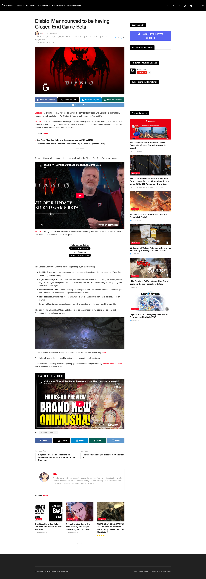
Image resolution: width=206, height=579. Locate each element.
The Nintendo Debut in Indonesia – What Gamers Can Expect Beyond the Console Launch (147, 145)
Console (50, 37)
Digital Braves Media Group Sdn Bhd (57, 571)
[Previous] (77, 150)
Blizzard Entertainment (112, 363)
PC (60, 37)
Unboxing (136, 173)
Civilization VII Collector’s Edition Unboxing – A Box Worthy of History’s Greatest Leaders (150, 249)
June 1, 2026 (135, 254)
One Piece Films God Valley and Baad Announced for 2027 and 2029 (65, 140)
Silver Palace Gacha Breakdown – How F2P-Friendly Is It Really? (149, 215)
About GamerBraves (141, 571)
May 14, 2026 (135, 320)
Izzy (43, 33)
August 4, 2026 (136, 220)
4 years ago (54, 33)
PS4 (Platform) (67, 37)
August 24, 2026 (41, 532)
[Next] (82, 150)
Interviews (43, 5)
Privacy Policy (166, 571)
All (38, 37)
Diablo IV (53, 433)
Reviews (30, 5)
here (104, 352)
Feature (135, 137)
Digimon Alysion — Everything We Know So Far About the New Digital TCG (149, 315)
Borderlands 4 (74, 5)
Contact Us (155, 571)
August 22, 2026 (72, 532)
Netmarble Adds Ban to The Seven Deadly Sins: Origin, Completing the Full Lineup (71, 143)
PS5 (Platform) (79, 37)
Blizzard (38, 112)
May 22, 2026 (135, 287)
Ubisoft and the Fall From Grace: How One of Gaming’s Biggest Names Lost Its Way (149, 282)
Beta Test (43, 37)
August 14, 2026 (136, 151)
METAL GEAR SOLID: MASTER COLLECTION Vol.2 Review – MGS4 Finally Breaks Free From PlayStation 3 (110, 528)
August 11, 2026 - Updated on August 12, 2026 (147, 187)
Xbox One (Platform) (93, 37)
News (19, 5)
